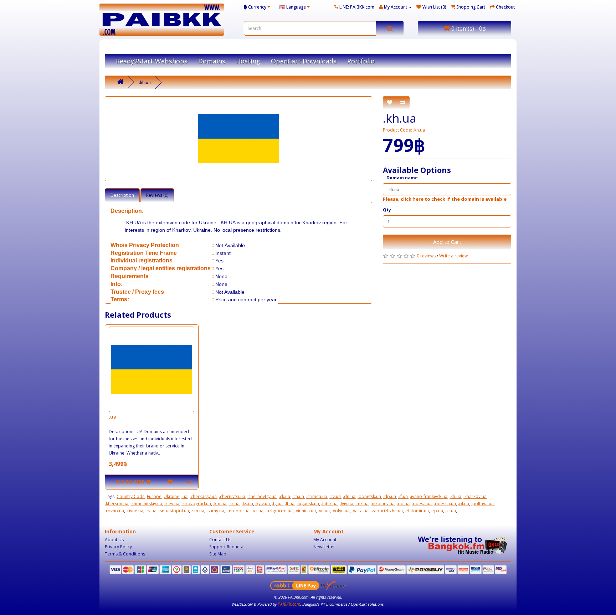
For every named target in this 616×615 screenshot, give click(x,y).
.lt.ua (289, 504)
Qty (387, 210)
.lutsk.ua (329, 504)
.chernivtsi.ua (232, 496)
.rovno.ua (114, 511)
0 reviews (426, 256)
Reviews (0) (157, 195)
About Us (114, 540)
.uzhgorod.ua (279, 511)
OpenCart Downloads (304, 61)
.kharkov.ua (475, 496)
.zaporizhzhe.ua (387, 511)
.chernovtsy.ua (262, 496)
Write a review (453, 256)
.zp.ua (437, 511)
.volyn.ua (341, 511)
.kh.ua (145, 83)
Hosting (248, 61)
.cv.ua (335, 496)
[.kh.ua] (238, 138)
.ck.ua (284, 496)
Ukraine (171, 496)
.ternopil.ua (238, 511)
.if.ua (403, 496)
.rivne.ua (134, 511)
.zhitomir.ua (417, 511)
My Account (325, 540)
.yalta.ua (360, 511)
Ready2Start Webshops (152, 61)
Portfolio (361, 61)
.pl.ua (463, 504)
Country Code (131, 496)
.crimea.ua (316, 496)
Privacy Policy (118, 547)
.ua (113, 416)
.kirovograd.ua (196, 504)
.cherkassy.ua (203, 496)
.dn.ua (349, 496)
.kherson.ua (116, 504)
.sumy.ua (215, 511)
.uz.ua (257, 511)
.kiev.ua (171, 504)
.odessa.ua (445, 504)
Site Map (217, 554)
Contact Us (220, 540)
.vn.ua (324, 511)
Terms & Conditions (125, 554)
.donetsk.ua (369, 496)
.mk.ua (362, 504)
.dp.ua (389, 496)
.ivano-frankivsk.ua (428, 496)
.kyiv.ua (262, 504)
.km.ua (219, 504)
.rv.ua (150, 511)
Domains (211, 61)
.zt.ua (450, 511)
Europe (154, 496)
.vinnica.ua (305, 511)
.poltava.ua (482, 504)
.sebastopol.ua (174, 511)
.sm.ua (197, 511)
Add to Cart (447, 241)
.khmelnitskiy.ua (146, 504)
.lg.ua (277, 504)
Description (122, 195)
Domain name (402, 178)
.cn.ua (298, 496)
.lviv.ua (346, 504)
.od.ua (403, 504)
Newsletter (324, 547)
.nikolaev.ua (383, 504)
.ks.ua (247, 504)
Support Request (226, 547)
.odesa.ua (422, 504)
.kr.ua (234, 504)
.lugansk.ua (308, 504)
